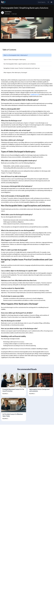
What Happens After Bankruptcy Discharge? (15, 72)
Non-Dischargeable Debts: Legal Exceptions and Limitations (20, 64)
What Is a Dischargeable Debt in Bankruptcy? (16, 55)
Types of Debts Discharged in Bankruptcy (15, 59)
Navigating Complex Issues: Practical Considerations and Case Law (22, 68)
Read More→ (6, 393)
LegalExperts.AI (34, 94)
